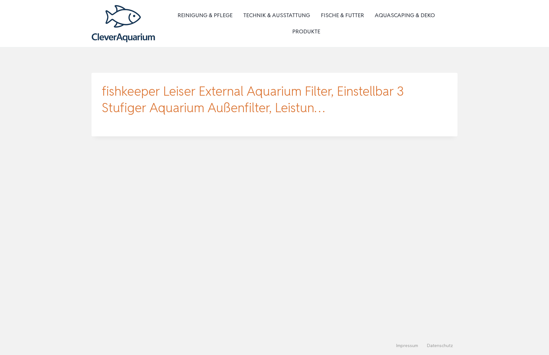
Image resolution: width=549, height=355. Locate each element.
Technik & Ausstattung (276, 15)
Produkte (306, 31)
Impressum (407, 345)
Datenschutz (440, 345)
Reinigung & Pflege (205, 15)
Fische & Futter (342, 15)
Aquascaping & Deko (405, 15)
